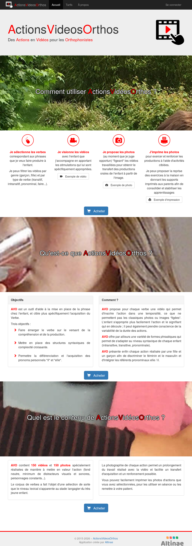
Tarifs (69, 5)
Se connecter (173, 5)
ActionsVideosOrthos (105, 538)
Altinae (109, 542)
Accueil (56, 5)
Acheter (98, 210)
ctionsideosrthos (30, 4)
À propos (83, 5)
